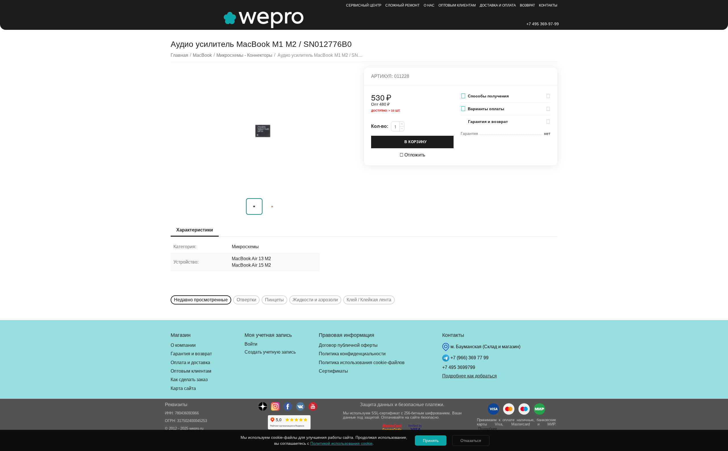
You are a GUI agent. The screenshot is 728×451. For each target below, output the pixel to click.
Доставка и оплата (498, 5)
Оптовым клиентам (457, 5)
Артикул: (382, 76)
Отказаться (470, 440)
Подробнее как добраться (469, 375)
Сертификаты (333, 371)
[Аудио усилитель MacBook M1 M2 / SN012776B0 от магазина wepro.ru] (264, 131)
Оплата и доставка (190, 362)
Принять (431, 440)
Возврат (527, 5)
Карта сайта (183, 388)
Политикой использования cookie (341, 443)
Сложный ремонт (402, 5)
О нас (429, 5)
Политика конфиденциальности (352, 353)
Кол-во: (379, 126)
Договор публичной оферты (348, 345)
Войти (251, 344)
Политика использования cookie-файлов (362, 362)
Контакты (548, 5)
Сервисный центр (363, 5)
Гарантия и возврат (191, 353)
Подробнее (487, 429)
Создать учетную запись (270, 352)
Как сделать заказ (189, 379)
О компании (183, 345)
